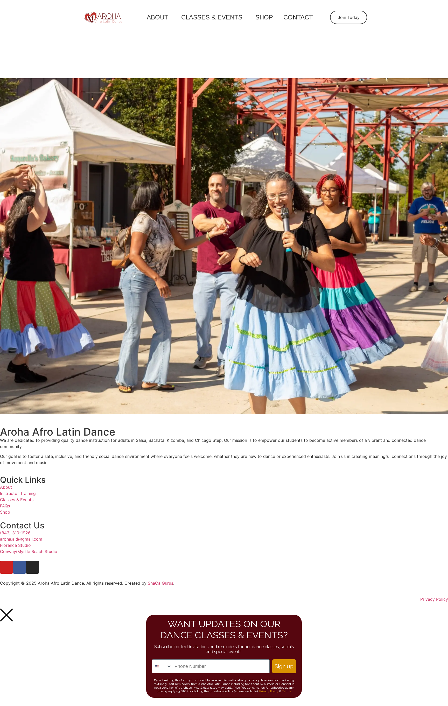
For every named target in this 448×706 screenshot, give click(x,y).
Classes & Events (211, 17)
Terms (286, 691)
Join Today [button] (349, 17)
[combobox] (162, 666)
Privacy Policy (268, 691)
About (157, 17)
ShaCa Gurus (160, 583)
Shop (264, 17)
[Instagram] (32, 567)
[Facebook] (19, 567)
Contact (298, 17)
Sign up (284, 666)
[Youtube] (6, 567)
